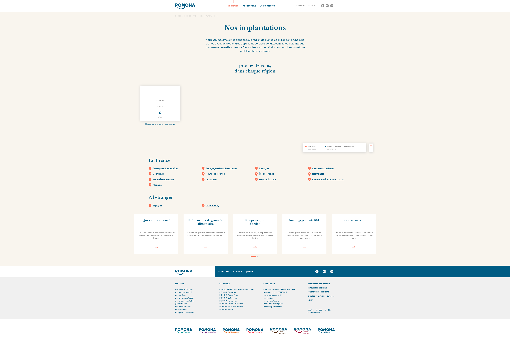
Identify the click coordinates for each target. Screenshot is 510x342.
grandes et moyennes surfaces (321, 296)
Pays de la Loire (267, 179)
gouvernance (181, 304)
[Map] (255, 115)
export (310, 300)
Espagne (157, 205)
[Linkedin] (331, 5)
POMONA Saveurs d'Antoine (231, 307)
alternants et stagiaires (273, 304)
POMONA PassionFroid (228, 295)
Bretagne (264, 168)
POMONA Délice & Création (231, 304)
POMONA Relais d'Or (228, 301)
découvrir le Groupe (183, 289)
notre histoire (180, 310)
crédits (328, 310)
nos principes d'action (184, 298)
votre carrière (267, 6)
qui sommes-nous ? (183, 292)
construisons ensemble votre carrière (279, 289)
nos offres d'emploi (271, 301)
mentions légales (315, 310)
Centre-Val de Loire (322, 168)
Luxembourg (212, 205)
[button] (253, 256)
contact (312, 6)
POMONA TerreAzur (227, 292)
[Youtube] (327, 5)
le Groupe (179, 284)
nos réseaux (249, 6)
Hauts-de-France (215, 174)
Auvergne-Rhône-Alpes (165, 168)
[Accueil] (185, 6)
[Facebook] (322, 5)
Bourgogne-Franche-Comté (221, 168)
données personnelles (273, 307)
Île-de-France (266, 174)
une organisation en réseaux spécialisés (236, 289)
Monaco (157, 185)
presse (249, 271)
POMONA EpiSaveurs (228, 298)
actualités (300, 6)
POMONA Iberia (226, 310)
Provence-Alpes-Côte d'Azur (328, 179)
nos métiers (268, 298)
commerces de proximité (318, 292)
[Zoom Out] (371, 150)
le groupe (233, 6)
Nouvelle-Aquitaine (163, 179)
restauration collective (317, 288)
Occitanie (211, 179)
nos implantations (182, 307)
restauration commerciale (319, 284)
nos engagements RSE (184, 301)
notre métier (180, 295)
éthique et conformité (184, 312)
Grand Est (158, 174)
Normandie (318, 174)
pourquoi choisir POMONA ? (275, 292)
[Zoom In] (371, 146)
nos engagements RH (273, 295)
